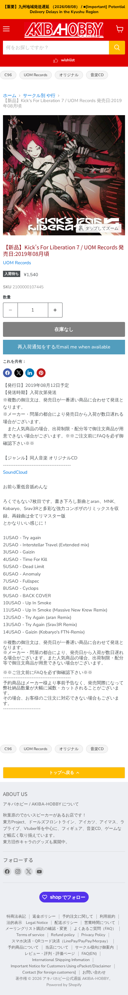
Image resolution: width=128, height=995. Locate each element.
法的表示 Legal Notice (27, 922)
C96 (8, 74)
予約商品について (23, 947)
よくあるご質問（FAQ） (95, 928)
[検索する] (117, 47)
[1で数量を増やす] (55, 310)
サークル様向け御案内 (94, 947)
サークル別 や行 (39, 95)
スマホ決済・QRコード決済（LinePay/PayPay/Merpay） (61, 941)
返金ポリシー (44, 916)
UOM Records (35, 74)
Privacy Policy (93, 935)
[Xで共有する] (18, 372)
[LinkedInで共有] (29, 372)
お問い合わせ (94, 972)
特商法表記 (16, 916)
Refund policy (63, 935)
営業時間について (99, 922)
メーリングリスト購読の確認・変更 (36, 928)
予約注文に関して (77, 916)
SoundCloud (15, 472)
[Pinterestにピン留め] (41, 372)
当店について (56, 947)
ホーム (9, 95)
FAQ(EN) (89, 953)
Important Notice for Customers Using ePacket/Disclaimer (61, 966)
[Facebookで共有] (7, 372)
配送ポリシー (66, 922)
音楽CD (97, 74)
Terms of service (30, 935)
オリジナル (69, 74)
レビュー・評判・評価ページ (50, 953)
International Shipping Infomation (61, 960)
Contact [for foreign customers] (49, 972)
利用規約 (107, 916)
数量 (7, 297)
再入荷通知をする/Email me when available (64, 347)
